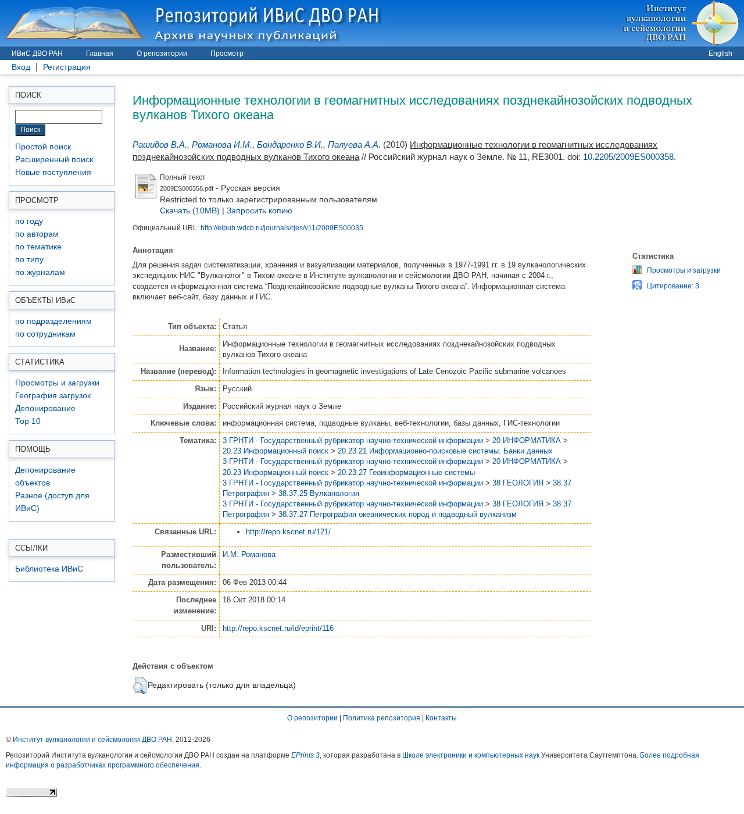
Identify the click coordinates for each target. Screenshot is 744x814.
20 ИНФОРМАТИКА (526, 440)
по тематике (38, 246)
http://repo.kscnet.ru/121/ (288, 531)
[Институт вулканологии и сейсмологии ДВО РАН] (682, 23)
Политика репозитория (381, 718)
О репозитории (162, 53)
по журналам (40, 272)
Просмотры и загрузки (57, 383)
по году (29, 221)
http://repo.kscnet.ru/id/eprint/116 (278, 628)
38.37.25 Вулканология (318, 493)
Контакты (441, 718)
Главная (99, 53)
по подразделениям (53, 321)
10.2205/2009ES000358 (628, 157)
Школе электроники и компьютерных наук (470, 755)
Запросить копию (259, 210)
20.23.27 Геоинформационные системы (406, 472)
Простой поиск (43, 146)
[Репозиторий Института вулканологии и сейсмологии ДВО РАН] (195, 23)
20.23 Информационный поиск (275, 451)
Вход (21, 67)
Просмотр (227, 53)
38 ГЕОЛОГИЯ (517, 483)
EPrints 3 (305, 755)
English (720, 53)
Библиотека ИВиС (49, 569)
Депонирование (45, 408)
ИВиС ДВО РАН (37, 53)
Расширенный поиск (54, 159)
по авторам (37, 234)
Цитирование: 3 (673, 286)
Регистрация (67, 67)
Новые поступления (53, 172)
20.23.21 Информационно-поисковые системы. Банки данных (445, 451)
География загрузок (53, 395)
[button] (139, 685)
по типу (29, 259)
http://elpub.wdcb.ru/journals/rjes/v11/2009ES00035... (285, 228)
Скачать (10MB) (190, 210)
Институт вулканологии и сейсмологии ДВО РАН (92, 740)
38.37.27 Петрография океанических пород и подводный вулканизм (397, 514)
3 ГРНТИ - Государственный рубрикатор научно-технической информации (353, 440)
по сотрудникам (45, 334)
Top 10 (28, 421)
